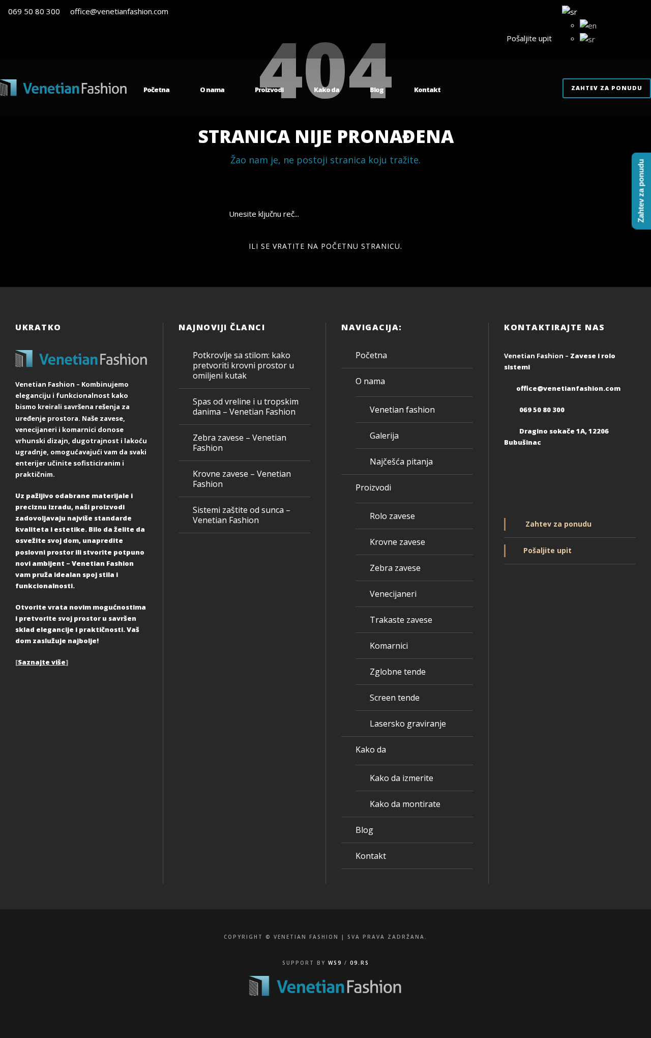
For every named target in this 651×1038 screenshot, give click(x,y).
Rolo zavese (392, 516)
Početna (156, 89)
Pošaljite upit (527, 38)
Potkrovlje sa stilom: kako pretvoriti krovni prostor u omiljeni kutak (243, 365)
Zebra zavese (395, 567)
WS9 (335, 962)
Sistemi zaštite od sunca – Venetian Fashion (241, 515)
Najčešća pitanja (401, 461)
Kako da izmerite (401, 778)
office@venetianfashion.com (119, 11)
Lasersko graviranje (408, 723)
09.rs (359, 962)
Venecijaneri (393, 593)
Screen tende (395, 697)
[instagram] (648, 38)
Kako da (326, 89)
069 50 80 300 (34, 11)
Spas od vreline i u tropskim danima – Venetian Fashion (246, 406)
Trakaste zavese (401, 619)
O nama (212, 89)
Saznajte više (42, 662)
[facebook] (629, 38)
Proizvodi (269, 89)
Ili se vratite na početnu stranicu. (325, 246)
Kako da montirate (405, 804)
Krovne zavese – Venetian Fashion (242, 478)
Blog (376, 89)
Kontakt (427, 89)
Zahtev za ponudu (606, 88)
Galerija (384, 435)
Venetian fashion (402, 409)
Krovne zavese (397, 541)
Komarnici (389, 645)
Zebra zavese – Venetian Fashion (239, 442)
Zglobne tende (398, 671)
